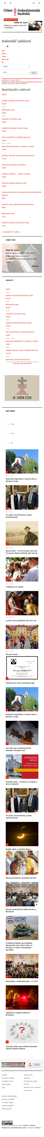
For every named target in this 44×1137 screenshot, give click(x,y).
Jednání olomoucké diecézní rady (15, 101)
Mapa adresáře (7, 1109)
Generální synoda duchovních (14, 165)
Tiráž (3, 1087)
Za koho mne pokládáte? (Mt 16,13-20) (21, 621)
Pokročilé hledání (8, 1078)
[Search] (39, 3)
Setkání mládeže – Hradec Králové (16, 174)
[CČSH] (22, 12)
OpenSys (38, 1128)
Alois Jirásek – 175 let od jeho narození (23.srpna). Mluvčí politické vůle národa (21, 552)
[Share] (33, 3)
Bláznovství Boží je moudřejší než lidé (21, 878)
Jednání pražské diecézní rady (14, 183)
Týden (4, 57)
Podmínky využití (7, 1081)
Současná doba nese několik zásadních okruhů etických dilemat (21, 1048)
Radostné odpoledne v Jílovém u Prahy (18, 146)
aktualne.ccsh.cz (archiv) (32, 1087)
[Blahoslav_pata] (22, 1065)
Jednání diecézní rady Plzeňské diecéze (18, 155)
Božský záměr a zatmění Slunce (18, 849)
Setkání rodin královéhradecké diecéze (18, 204)
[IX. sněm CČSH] (22, 388)
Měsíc (4, 54)
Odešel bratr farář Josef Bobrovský (20, 683)
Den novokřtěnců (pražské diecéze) (16, 137)
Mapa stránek (6, 1084)
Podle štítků (28, 1090)
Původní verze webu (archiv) (30, 1083)
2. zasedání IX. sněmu (10, 232)
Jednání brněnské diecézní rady (15, 128)
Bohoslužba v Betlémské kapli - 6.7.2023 (22, 981)
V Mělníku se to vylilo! (14, 587)
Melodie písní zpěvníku (9, 1096)
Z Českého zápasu (7, 1102)
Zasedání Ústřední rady (11, 119)
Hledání (4, 1075)
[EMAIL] (7, 46)
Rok (3, 51)
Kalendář (27, 1078)
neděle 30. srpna (21, 23)
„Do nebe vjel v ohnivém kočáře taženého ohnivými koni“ (18, 749)
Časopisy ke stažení (8, 1099)
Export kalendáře (8, 1106)
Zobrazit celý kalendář (22, 363)
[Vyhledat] (2, 62)
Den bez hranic (12, 654)
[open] (5, 3)
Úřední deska (28, 1075)
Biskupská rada (8, 110)
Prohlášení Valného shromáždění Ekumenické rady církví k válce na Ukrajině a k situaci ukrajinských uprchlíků (19, 946)
